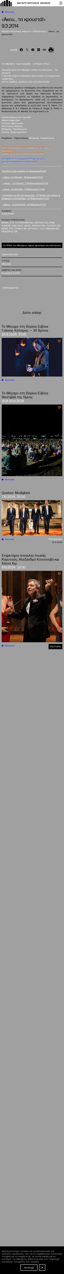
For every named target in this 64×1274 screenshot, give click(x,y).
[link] (28, 3)
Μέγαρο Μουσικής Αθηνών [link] (16, 31)
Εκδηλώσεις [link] (39, 31)
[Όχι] (42, 1267)
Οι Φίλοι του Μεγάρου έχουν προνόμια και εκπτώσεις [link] (32, 245)
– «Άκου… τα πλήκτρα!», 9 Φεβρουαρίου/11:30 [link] (23, 189)
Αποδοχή (29, 1267)
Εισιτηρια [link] (55, 646)
